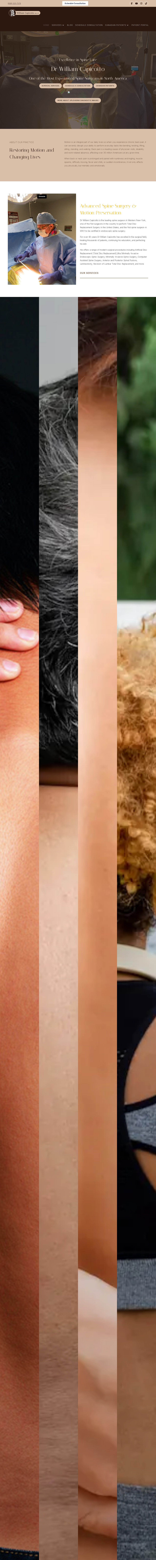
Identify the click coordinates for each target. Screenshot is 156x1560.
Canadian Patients (105, 86)
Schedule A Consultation (77, 86)
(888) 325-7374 (14, 3)
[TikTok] (146, 3)
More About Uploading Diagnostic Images (78, 100)
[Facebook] (132, 3)
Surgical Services (50, 86)
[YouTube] (136, 3)
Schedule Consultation (75, 3)
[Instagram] (141, 3)
